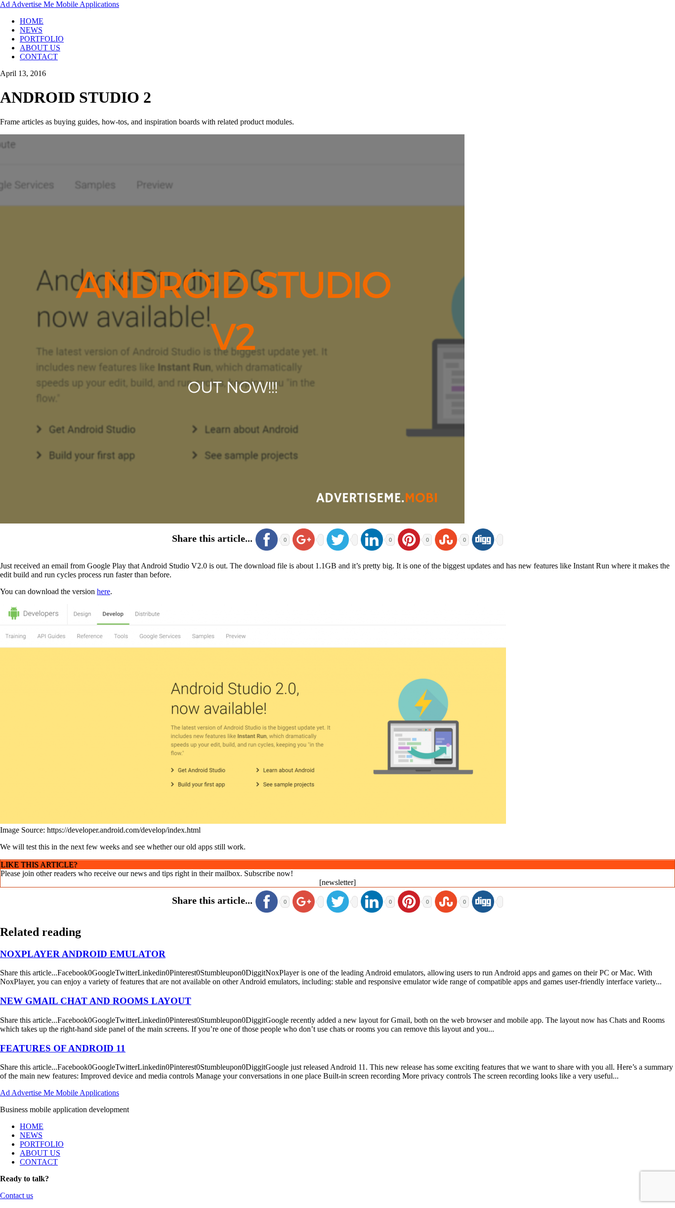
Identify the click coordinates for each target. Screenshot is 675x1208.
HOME (31, 21)
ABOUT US (40, 47)
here (103, 591)
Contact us (16, 1195)
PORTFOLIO (42, 39)
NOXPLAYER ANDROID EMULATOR (83, 954)
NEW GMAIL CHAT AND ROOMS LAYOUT (95, 1001)
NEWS (31, 30)
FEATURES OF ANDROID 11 (63, 1048)
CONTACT (39, 56)
